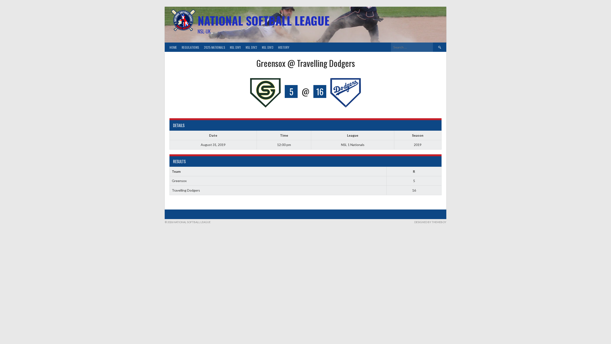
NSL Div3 (267, 47)
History (283, 47)
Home (173, 47)
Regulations (190, 47)
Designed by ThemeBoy (430, 222)
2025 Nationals (214, 47)
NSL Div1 (235, 47)
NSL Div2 (251, 47)
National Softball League (264, 20)
